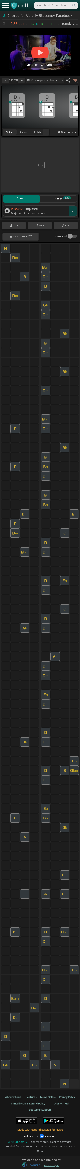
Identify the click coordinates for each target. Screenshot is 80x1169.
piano (23, 132)
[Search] (73, 5)
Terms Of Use (48, 1097)
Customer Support (40, 1109)
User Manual (61, 1103)
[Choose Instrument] (46, 132)
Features (31, 1097)
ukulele (36, 132)
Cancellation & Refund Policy (28, 1103)
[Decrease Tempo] (5, 80)
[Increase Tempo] (21, 80)
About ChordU (13, 1097)
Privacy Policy (67, 1097)
